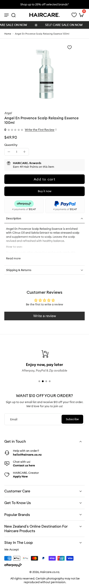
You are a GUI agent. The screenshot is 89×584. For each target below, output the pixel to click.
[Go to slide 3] (46, 381)
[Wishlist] (74, 15)
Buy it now (44, 191)
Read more (13, 258)
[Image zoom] (44, 72)
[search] (13, 15)
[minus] (9, 151)
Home (7, 33)
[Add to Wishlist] (69, 47)
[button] (44, 179)
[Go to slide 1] (39, 381)
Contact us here (24, 465)
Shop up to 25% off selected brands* (44, 4)
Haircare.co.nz (49, 572)
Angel (8, 113)
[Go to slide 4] (50, 381)
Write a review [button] (44, 316)
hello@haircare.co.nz (27, 454)
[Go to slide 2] (43, 381)
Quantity (10, 145)
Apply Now (20, 476)
